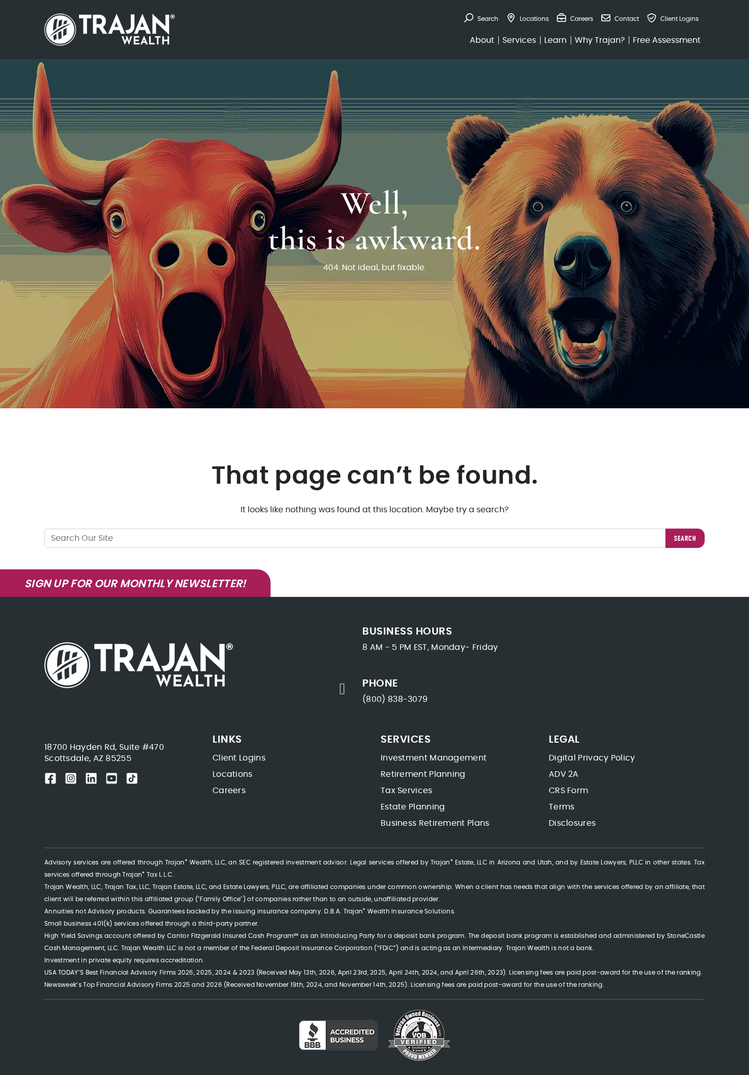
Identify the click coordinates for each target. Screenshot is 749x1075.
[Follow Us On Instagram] (71, 778)
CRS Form (568, 790)
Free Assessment (667, 40)
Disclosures (572, 823)
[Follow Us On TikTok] (132, 778)
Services (519, 40)
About (482, 40)
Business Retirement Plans (435, 823)
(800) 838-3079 (394, 699)
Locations (232, 774)
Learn (555, 40)
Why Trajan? (600, 40)
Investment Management (434, 758)
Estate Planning (413, 807)
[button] (481, 18)
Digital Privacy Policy (592, 758)
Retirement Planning (423, 774)
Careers (229, 790)
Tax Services (407, 790)
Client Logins (238, 758)
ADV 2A (564, 774)
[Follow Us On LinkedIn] (91, 778)
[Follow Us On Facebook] (50, 778)
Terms (562, 807)
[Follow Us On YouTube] (111, 778)
